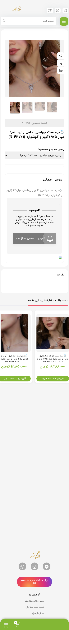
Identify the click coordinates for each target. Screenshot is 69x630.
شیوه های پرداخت (34, 601)
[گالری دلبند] (16, 8)
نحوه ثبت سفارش (34, 607)
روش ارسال (38, 613)
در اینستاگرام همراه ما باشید (34, 580)
